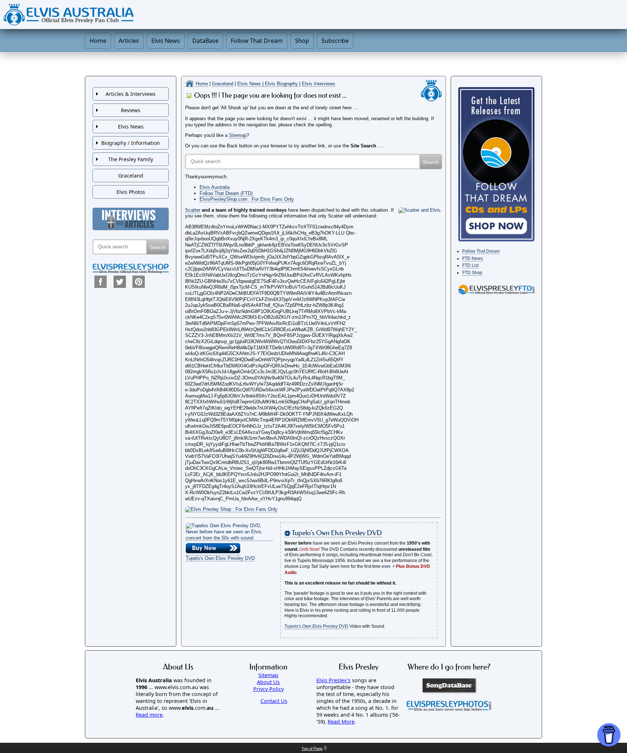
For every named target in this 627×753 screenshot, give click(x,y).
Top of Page (312, 748)
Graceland (222, 83)
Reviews (130, 110)
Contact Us (274, 700)
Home (98, 41)
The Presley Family (130, 159)
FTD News (472, 258)
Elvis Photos (130, 191)
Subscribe (335, 41)
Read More (341, 721)
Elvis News (165, 41)
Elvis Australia (215, 187)
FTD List (470, 265)
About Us (268, 682)
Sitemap (237, 135)
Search (157, 247)
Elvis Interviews (318, 83)
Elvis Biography (281, 83)
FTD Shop (472, 272)
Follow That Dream (257, 41)
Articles (129, 41)
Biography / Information (130, 142)
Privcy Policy (268, 688)
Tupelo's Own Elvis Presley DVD (220, 558)
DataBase (205, 41)
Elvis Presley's (333, 680)
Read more (149, 714)
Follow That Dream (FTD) (226, 193)
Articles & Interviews (131, 93)
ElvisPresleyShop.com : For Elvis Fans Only (247, 199)
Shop (302, 41)
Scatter (192, 210)
